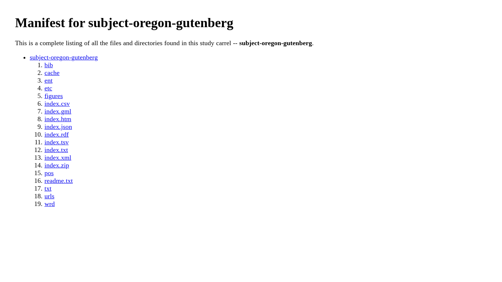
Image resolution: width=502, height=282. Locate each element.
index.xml (57, 157)
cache (52, 72)
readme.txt (58, 180)
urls (49, 196)
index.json (58, 126)
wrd (49, 203)
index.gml (57, 111)
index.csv (57, 103)
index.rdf (56, 134)
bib (48, 65)
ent (48, 80)
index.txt (56, 149)
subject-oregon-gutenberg (64, 57)
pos (49, 173)
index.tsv (56, 142)
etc (48, 88)
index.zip (56, 165)
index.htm (57, 119)
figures (53, 96)
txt (47, 188)
